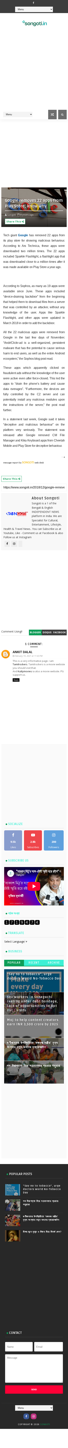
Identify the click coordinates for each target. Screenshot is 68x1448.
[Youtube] (41, 1414)
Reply (16, 680)
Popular (14, 962)
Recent (34, 962)
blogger (35, 632)
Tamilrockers (20, 664)
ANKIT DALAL (22, 652)
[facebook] (34, 3)
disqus (47, 632)
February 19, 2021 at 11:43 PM (28, 655)
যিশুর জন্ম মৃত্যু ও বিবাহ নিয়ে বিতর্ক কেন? (42, 1231)
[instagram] (33, 1416)
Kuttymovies (25, 671)
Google (23, 235)
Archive (54, 962)
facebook (59, 632)
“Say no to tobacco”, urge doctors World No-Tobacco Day (42, 1189)
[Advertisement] (34, 73)
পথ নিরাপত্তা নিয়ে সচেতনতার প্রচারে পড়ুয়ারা (33, 1066)
